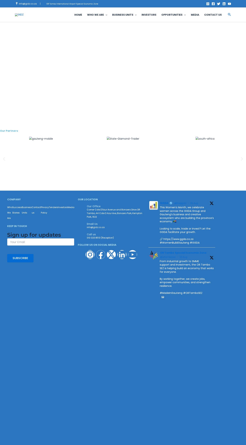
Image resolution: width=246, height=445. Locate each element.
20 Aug (194, 203)
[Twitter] (218, 3)
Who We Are (9, 213)
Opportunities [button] (171, 15)
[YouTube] (229, 3)
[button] (105, 15)
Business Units (27, 210)
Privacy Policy (45, 210)
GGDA (164, 203)
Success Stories (17, 210)
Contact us (213, 15)
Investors (149, 15)
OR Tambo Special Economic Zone (183, 253)
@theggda (180, 203)
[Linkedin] (224, 3)
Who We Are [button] (95, 15)
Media (195, 15)
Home (78, 15)
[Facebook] (213, 3)
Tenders (53, 207)
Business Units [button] (122, 15)
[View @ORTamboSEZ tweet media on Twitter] (163, 297)
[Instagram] (207, 3)
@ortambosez (168, 257)
